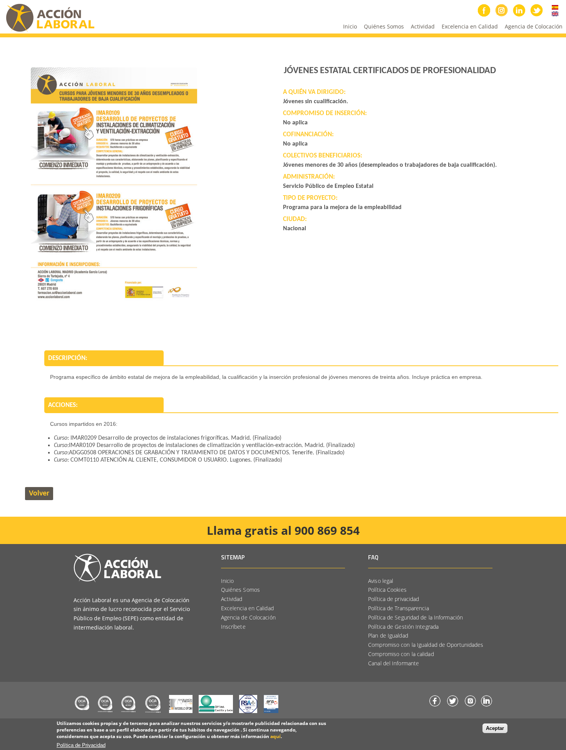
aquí (275, 736)
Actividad (421, 28)
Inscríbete (233, 626)
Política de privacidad (393, 599)
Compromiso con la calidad (401, 654)
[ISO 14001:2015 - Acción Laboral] (105, 712)
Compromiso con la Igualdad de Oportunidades (425, 644)
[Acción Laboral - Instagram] (470, 705)
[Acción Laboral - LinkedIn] (486, 705)
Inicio (350, 26)
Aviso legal (380, 580)
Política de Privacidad (81, 745)
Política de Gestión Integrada (403, 626)
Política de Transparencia (398, 608)
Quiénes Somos (382, 28)
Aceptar (495, 728)
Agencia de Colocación (534, 26)
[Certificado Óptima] (216, 712)
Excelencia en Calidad (468, 28)
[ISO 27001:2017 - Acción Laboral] (152, 712)
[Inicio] (47, 32)
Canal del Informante (393, 663)
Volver (39, 493)
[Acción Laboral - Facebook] (435, 705)
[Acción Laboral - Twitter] (453, 705)
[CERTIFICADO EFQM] (181, 712)
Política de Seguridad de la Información (415, 617)
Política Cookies (387, 589)
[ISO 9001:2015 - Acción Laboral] (82, 712)
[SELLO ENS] (271, 712)
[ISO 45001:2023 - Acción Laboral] (128, 712)
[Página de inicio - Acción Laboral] (117, 580)
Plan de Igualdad (388, 635)
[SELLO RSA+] (248, 712)
